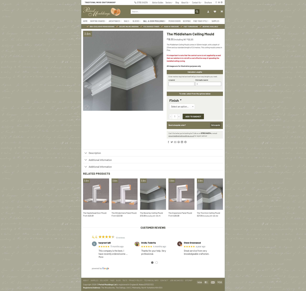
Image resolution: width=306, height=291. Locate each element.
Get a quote (215, 125)
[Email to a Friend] (175, 142)
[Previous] (83, 200)
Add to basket (193, 116)
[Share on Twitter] (172, 142)
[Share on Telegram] (185, 142)
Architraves (114, 21)
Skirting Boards (97, 21)
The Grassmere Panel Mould (180, 213)
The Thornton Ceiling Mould (208, 213)
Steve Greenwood (192, 242)
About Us (184, 2)
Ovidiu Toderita (148, 242)
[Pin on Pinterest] (179, 142)
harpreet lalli (104, 242)
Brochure (208, 2)
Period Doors (175, 21)
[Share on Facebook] (168, 142)
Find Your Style (200, 21)
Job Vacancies (176, 280)
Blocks (136, 21)
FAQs (112, 280)
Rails (126, 21)
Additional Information (100, 166)
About (86, 280)
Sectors (169, 2)
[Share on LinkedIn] (182, 142)
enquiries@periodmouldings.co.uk (181, 136)
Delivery (104, 280)
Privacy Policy (135, 280)
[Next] (223, 200)
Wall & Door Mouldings (153, 21)
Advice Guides (157, 2)
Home (85, 21)
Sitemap (188, 280)
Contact (164, 280)
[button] (208, 11)
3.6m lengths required (201, 80)
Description (95, 152)
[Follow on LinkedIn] (221, 2)
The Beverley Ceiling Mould (151, 213)
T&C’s (125, 280)
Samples (215, 21)
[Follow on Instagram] (216, 2)
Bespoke (187, 21)
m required (172, 80)
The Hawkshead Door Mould (94, 213)
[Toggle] (85, 153)
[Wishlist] (215, 11)
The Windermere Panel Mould (124, 213)
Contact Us (196, 2)
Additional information (100, 159)
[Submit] (197, 11)
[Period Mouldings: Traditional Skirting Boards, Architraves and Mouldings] (104, 11)
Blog (177, 2)
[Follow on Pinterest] (219, 2)
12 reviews (120, 237)
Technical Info (151, 280)
